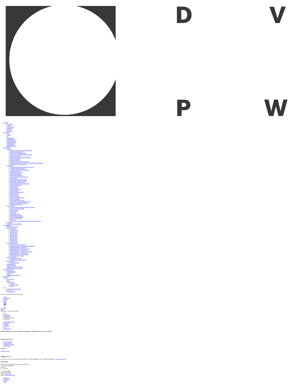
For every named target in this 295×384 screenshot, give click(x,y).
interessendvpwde (5, 351)
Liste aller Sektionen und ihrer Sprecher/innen (21, 150)
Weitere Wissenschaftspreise (13, 275)
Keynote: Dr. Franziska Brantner (18, 244)
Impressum (6, 378)
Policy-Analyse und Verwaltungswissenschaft (21, 154)
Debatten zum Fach (11, 146)
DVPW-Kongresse (11, 228)
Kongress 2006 (13, 240)
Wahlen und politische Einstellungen (19, 203)
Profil (8, 134)
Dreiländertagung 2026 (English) (18, 260)
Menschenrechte (14, 186)
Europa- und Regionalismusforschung (19, 176)
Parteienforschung (14, 190)
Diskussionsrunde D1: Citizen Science (19, 254)
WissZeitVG (10, 131)
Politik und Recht (14, 195)
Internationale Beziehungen (16, 152)
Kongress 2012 (13, 237)
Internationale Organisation (16, 215)
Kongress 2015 (13, 236)
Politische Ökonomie (15, 158)
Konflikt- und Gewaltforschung (17, 182)
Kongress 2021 (13, 233)
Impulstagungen (11, 261)
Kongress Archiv (14, 242)
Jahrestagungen (7, 328)
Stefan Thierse (7, 346)
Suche (5, 297)
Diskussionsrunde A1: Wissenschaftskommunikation (22, 246)
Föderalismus (13, 213)
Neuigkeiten (10, 124)
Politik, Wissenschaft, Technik (17, 197)
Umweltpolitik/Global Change (17, 200)
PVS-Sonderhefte (11, 291)
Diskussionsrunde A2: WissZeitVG (18, 247)
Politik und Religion (15, 196)
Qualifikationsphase (11, 140)
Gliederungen (7, 147)
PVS (5, 287)
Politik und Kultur (14, 193)
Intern (5, 382)
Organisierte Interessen (15, 189)
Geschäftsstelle (10, 138)
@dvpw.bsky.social (10, 375)
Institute (6, 299)
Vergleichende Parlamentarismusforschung (20, 201)
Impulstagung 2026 (14, 262)
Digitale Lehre (10, 282)
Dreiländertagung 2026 (15, 258)
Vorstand (9, 135)
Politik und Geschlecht (15, 156)
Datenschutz (7, 379)
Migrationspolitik (14, 188)
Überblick (12, 283)
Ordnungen (6, 326)
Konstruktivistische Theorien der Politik (19, 183)
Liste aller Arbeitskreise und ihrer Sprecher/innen (21, 167)
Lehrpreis (9, 273)
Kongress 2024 (13, 232)
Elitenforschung (14, 211)
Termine (9, 125)
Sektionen (9, 149)
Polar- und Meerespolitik (16, 218)
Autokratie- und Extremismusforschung (19, 170)
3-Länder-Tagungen (11, 257)
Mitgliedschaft (7, 276)
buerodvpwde (8, 374)
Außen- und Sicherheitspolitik (17, 208)
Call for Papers (10, 127)
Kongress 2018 (13, 235)
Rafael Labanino (8, 343)
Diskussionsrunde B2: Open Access (18, 250)
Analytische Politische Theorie (17, 168)
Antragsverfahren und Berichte (14, 224)
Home (5, 313)
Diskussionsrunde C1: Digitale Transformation (21, 251)
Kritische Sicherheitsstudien (16, 217)
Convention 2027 (14, 231)
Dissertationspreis (11, 271)
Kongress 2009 (13, 239)
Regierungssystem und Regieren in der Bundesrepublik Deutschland (26, 163)
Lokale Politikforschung (16, 185)
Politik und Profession (12, 243)
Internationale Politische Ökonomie (18, 179)
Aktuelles (6, 122)
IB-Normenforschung (15, 214)
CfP (5, 327)
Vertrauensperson (11, 143)
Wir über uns (7, 132)
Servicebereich (10, 279)
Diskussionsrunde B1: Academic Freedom (20, 249)
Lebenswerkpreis (11, 272)
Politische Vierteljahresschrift (14, 289)
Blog (5, 301)
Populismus (12, 219)
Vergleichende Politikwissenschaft (18, 164)
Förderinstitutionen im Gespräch (14, 268)
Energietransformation (15, 174)
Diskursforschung (14, 210)
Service (5, 278)
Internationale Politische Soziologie (18, 181)
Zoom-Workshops (14, 285)
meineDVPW (7, 298)
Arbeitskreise (10, 165)
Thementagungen (11, 264)
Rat (7, 136)
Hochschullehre (13, 178)
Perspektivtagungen (11, 265)
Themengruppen (11, 206)
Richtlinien (9, 222)
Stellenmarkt (10, 128)
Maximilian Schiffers (9, 344)
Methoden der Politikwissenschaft (18, 153)
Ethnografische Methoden (16, 175)
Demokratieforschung (15, 171)
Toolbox (12, 286)
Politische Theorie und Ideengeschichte (19, 161)
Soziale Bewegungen (15, 199)
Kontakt (6, 380)
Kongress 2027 (13, 229)
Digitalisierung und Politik (16, 172)
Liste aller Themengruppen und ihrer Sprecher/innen (22, 207)
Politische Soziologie (15, 160)
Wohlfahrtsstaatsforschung (16, 204)
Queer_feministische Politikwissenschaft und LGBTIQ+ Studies (25, 221)
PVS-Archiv (10, 290)
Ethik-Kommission (11, 142)
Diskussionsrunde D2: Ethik (17, 255)
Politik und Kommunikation (16, 192)
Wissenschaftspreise (8, 269)
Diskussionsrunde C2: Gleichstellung (19, 253)
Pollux (8, 280)
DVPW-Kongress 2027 (12, 226)
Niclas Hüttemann (8, 342)
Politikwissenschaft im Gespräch (15, 267)
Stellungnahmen (11, 145)
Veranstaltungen (7, 225)
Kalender (9, 129)
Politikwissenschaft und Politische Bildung (20, 157)
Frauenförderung (11, 139)
